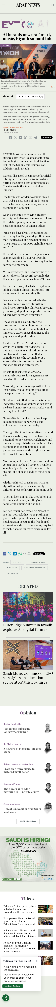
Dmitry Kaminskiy (12, 724)
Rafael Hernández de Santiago (18, 764)
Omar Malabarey (11, 804)
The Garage (12, 568)
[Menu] (3, 5)
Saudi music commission (34, 568)
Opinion (28, 713)
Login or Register (12, 986)
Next (52, 61)
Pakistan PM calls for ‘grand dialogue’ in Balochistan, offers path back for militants (19, 933)
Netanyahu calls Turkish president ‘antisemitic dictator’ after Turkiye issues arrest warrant (19, 947)
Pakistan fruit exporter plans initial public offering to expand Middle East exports (19, 909)
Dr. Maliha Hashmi (12, 744)
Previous (3, 61)
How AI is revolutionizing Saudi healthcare (22, 810)
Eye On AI (17, 562)
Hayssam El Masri (12, 784)
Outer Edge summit (37, 562)
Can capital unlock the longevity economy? (16, 730)
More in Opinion (28, 821)
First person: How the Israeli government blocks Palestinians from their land (19, 921)
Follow (47, 137)
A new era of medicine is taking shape (22, 750)
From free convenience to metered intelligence (18, 770)
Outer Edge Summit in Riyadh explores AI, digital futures (27, 627)
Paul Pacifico (12, 573)
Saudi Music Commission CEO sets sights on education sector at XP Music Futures (28, 678)
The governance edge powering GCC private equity (21, 790)
